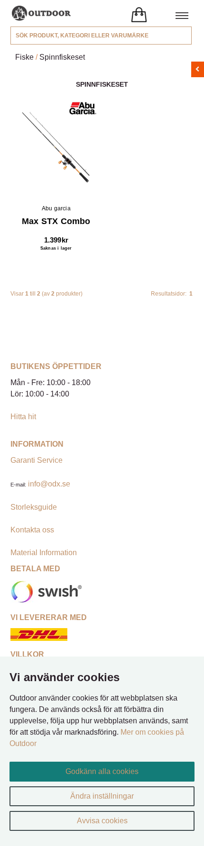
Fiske (24, 57)
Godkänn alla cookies (102, 771)
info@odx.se (49, 484)
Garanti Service (36, 460)
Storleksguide (33, 507)
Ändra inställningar (102, 796)
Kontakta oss (32, 530)
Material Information (43, 553)
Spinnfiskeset (62, 57)
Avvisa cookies (102, 821)
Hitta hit (23, 417)
